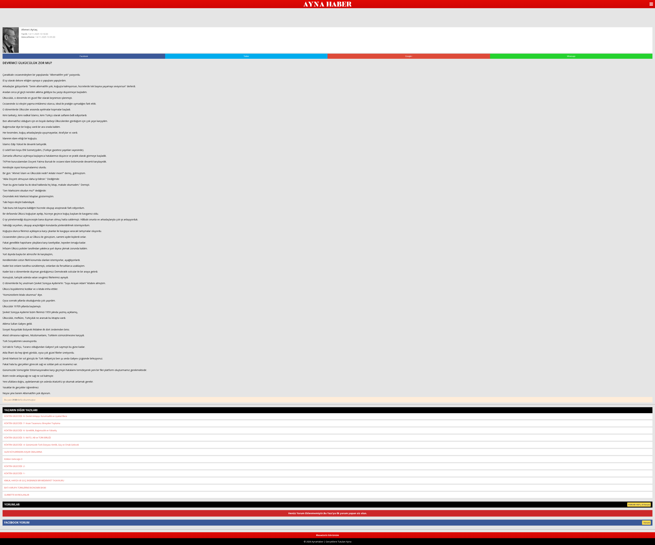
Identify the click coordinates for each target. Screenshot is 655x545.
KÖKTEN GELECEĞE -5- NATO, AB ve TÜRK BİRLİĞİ (27, 437)
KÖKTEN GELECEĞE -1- (14, 473)
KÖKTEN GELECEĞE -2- (14, 466)
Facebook (84, 56)
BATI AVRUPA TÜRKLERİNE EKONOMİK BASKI (25, 487)
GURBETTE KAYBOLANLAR (16, 494)
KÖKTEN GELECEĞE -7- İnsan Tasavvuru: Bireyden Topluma (32, 423)
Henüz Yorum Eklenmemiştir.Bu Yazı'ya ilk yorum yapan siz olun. (327, 513)
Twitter (246, 56)
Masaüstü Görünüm (327, 535)
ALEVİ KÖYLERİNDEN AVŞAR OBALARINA (23, 451)
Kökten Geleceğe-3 (13, 459)
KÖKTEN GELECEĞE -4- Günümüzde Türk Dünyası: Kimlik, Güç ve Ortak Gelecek (41, 444)
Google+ (408, 56)
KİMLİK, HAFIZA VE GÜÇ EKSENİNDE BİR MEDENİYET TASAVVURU (34, 480)
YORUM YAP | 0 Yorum (639, 504)
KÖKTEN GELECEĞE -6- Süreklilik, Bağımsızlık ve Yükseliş (30, 430)
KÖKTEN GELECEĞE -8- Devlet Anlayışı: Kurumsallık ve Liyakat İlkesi (35, 416)
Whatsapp (571, 56)
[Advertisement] (327, 17)
